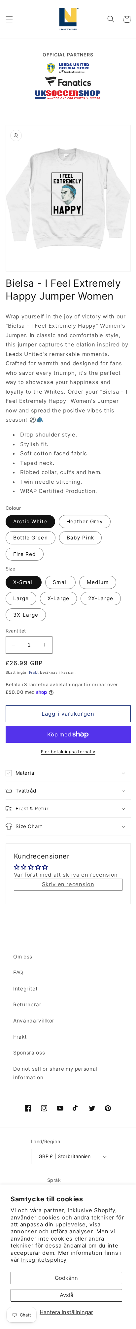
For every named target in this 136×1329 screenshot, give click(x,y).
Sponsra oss (29, 1053)
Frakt (34, 672)
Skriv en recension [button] (68, 884)
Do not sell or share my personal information (55, 1073)
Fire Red (24, 554)
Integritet (25, 989)
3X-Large (26, 615)
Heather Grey (84, 521)
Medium (98, 582)
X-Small (23, 582)
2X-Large (100, 598)
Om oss (22, 957)
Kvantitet (16, 630)
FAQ (18, 972)
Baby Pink (80, 538)
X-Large (58, 598)
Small (60, 582)
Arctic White (30, 521)
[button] (9, 19)
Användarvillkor (33, 1021)
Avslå (66, 1295)
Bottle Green (30, 538)
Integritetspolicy (44, 1259)
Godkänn (66, 1278)
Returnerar (27, 1004)
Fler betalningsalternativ (68, 751)
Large (21, 598)
